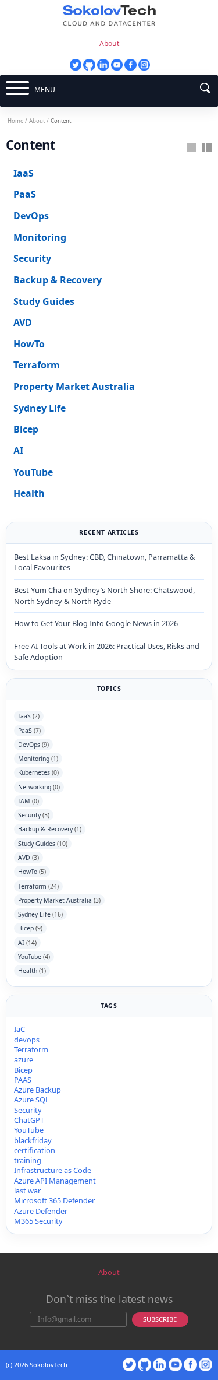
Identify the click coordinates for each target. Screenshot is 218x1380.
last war (27, 1190)
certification (34, 1150)
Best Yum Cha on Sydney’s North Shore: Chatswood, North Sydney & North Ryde (104, 595)
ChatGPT (29, 1120)
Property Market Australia (74, 386)
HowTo (29, 344)
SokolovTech (48, 1364)
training (27, 1160)
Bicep (25, 429)
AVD (22, 322)
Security (32, 258)
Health (29, 493)
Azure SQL (31, 1099)
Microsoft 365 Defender (54, 1200)
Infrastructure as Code (52, 1170)
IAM (28, 801)
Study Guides (43, 301)
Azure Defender (40, 1211)
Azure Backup (37, 1089)
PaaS (24, 194)
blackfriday (33, 1140)
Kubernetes (38, 772)
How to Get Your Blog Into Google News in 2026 (96, 623)
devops (27, 1039)
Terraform (36, 365)
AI (18, 451)
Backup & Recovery (57, 280)
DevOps (31, 216)
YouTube (33, 472)
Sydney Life (39, 408)
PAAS (22, 1079)
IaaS (23, 173)
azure (23, 1059)
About (109, 43)
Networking (39, 787)
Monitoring (39, 237)
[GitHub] (89, 65)
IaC (19, 1029)
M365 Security (38, 1221)
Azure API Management (55, 1180)
